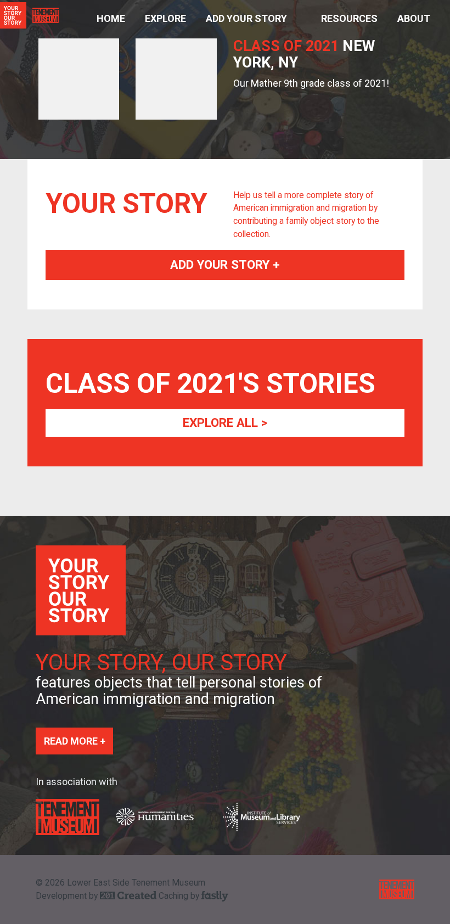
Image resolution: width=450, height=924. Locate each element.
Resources (349, 18)
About (413, 18)
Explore (165, 18)
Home (111, 18)
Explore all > (225, 422)
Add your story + (225, 264)
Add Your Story (246, 18)
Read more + (74, 741)
